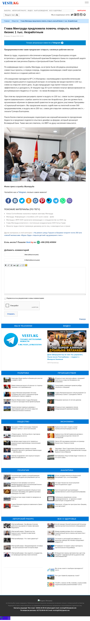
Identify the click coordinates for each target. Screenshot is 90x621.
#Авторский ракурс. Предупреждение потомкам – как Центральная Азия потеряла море (27, 546)
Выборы (7, 10)
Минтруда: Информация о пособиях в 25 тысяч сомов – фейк (30, 217)
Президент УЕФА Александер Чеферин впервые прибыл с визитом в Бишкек (24, 427)
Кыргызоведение (41, 10)
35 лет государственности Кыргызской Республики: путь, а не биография (68, 476)
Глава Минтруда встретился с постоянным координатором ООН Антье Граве (36, 223)
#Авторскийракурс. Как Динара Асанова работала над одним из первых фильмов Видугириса (25, 525)
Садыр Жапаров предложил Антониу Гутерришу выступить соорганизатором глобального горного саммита (24, 394)
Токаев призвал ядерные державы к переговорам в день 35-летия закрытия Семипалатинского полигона (24, 408)
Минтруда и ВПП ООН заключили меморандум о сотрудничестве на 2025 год (36, 220)
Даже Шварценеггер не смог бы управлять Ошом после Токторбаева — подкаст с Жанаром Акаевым (65, 356)
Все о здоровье (55, 10)
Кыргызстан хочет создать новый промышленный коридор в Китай (66, 427)
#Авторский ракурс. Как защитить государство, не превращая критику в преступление (26, 554)
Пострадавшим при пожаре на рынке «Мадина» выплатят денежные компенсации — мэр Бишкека (26, 450)
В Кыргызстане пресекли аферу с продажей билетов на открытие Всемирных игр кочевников (69, 380)
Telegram (84, 14)
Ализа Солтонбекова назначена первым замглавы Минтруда (29, 214)
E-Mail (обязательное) (32, 260)
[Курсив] (8, 265)
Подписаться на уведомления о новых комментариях (25, 298)
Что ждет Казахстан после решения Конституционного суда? (67, 483)
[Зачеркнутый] (14, 265)
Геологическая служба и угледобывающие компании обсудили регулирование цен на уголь (25, 477)
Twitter (71, 14)
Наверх (82, 319)
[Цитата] (20, 265)
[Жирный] (5, 265)
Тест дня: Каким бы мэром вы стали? (67, 575)
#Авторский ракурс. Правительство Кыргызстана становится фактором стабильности (23, 533)
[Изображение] (17, 265)
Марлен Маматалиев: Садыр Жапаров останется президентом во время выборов (25, 400)
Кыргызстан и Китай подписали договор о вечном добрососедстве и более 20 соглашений (69, 435)
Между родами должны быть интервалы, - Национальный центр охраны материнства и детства (70, 533)
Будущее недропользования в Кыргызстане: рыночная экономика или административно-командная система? (26, 491)
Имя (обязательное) (32, 254)
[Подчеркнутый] (11, 265)
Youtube (78, 14)
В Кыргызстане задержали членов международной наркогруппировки (66, 408)
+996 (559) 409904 (48, 242)
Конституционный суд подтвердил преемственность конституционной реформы (70, 490)
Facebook (75, 14)
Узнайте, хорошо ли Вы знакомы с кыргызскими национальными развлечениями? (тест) (71, 583)
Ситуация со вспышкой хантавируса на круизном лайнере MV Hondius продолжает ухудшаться (69, 540)
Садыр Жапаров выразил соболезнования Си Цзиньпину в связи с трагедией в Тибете (70, 393)
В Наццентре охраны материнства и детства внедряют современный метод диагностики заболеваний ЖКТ (70, 554)
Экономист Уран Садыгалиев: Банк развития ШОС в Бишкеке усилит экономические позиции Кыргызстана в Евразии (71, 450)
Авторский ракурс (19, 10)
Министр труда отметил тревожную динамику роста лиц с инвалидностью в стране (38, 226)
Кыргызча (81, 10)
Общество (15, 21)
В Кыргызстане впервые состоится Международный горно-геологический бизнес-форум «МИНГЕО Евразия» (26, 484)
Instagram (81, 14)
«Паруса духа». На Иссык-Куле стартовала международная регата (25, 435)
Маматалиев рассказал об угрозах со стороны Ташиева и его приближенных (26, 386)
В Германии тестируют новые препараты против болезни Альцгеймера (69, 546)
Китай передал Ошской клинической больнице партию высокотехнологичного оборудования (70, 525)
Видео (30, 10)
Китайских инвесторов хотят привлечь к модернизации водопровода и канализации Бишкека (26, 443)
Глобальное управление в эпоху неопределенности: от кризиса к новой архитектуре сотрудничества (68, 498)
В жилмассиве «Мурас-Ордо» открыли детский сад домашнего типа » (36, 235)
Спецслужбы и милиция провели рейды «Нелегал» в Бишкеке (68, 386)
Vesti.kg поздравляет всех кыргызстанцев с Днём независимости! (25, 456)
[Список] (23, 265)
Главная (7, 21)
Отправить (11, 314)
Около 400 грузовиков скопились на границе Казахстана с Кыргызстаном (69, 442)
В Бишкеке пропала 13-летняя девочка (68, 400)
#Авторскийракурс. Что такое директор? (24, 538)
